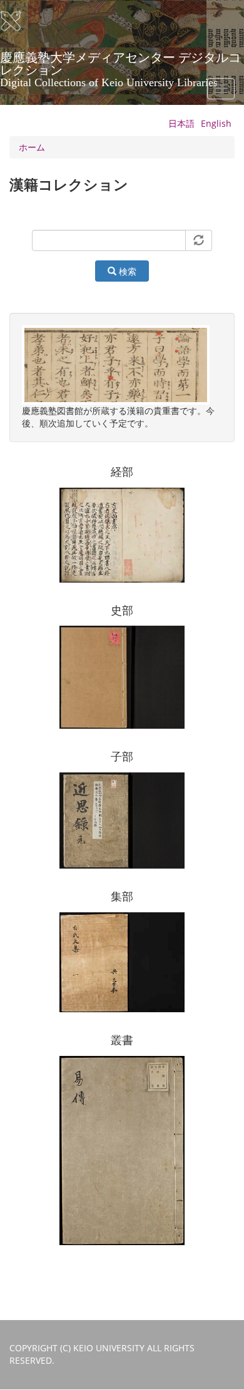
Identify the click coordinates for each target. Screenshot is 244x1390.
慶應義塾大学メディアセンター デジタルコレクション (120, 62)
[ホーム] (19, 21)
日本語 (181, 123)
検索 (126, 271)
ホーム (32, 147)
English (216, 123)
